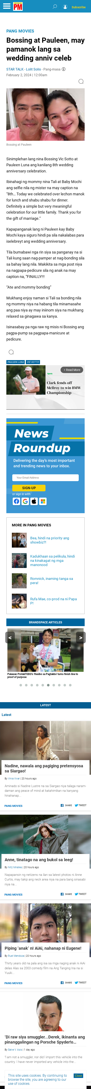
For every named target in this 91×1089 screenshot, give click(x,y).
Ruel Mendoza (16, 955)
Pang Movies (20, 31)
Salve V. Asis (15, 1049)
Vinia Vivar (14, 778)
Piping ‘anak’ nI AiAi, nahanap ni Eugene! (43, 948)
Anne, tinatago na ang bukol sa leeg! (39, 859)
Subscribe (79, 7)
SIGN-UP (29, 488)
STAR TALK (14, 69)
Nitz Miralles (15, 867)
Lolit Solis (33, 69)
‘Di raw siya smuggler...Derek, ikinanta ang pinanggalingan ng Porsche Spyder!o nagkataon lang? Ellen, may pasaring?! (45, 1039)
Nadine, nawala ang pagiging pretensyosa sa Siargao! (44, 768)
